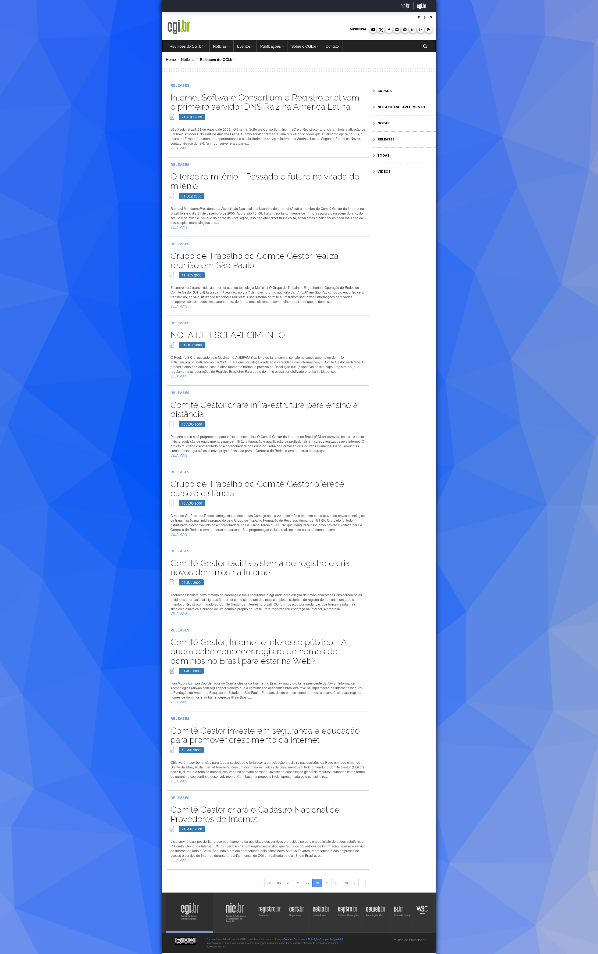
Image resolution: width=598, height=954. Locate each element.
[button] (373, 29)
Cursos (384, 91)
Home (171, 59)
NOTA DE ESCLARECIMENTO (228, 335)
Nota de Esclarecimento (401, 107)
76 (346, 883)
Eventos (244, 46)
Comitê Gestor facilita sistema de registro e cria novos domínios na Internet (260, 567)
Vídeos (384, 172)
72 (308, 883)
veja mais (179, 148)
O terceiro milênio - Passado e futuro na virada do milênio (265, 181)
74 (327, 883)
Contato (332, 46)
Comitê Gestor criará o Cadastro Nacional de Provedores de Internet (255, 814)
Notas (383, 123)
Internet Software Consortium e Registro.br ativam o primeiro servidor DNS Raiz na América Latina (265, 102)
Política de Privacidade (409, 939)
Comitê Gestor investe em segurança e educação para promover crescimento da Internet (265, 735)
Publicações (271, 46)
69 (279, 883)
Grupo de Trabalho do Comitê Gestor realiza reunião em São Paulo (254, 260)
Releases (180, 85)
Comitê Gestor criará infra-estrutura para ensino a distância (264, 409)
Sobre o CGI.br (303, 46)
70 (288, 883)
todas (383, 156)
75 (336, 883)
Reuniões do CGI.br (186, 46)
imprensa (357, 29)
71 (298, 883)
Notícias (220, 46)
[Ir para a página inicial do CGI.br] (178, 27)
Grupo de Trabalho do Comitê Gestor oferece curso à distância (257, 488)
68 (269, 883)
